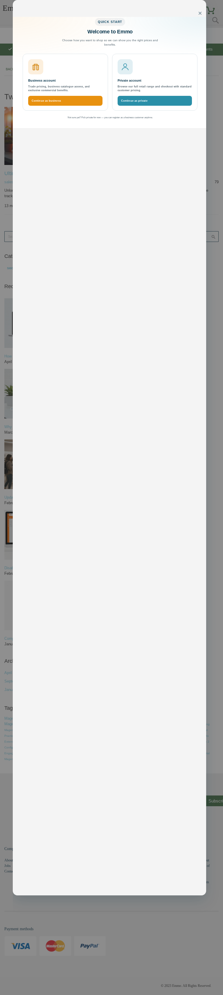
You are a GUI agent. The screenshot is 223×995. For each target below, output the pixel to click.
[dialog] (118, 497)
